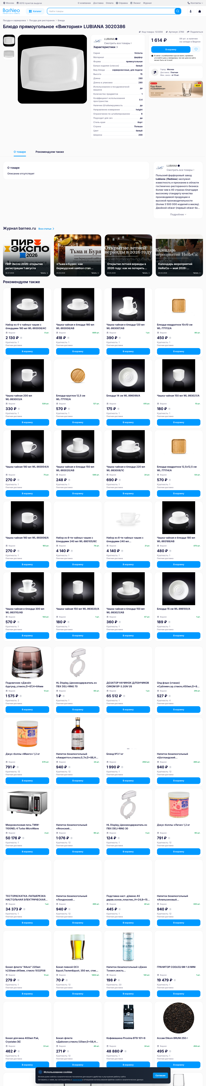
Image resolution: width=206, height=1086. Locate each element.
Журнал (147, 3)
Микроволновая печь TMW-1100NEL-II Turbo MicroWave (22, 826)
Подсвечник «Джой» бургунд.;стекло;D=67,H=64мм (24, 684)
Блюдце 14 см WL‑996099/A (123, 395)
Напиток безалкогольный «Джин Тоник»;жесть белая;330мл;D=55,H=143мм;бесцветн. (128, 968)
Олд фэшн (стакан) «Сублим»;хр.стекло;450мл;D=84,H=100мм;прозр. (178, 684)
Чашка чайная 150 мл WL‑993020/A (77, 608)
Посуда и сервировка (14, 20)
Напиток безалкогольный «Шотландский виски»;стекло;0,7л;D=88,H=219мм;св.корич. (178, 755)
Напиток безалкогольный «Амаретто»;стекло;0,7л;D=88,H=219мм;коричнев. (77, 755)
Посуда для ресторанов (42, 20)
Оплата (109, 3)
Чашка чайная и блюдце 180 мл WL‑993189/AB (176, 539)
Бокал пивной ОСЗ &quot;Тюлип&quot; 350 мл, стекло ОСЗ (77, 968)
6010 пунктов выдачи (30, 3)
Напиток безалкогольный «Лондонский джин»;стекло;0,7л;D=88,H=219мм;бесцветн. (78, 897)
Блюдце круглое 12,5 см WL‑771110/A (70, 397)
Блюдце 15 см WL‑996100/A (173, 608)
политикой (77, 1079)
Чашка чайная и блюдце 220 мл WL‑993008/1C (125, 468)
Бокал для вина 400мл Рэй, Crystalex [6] (22, 1040)
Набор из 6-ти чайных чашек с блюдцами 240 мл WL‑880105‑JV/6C (124, 539)
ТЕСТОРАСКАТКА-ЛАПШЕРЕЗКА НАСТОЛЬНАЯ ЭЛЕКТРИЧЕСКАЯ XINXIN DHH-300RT (26, 897)
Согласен (160, 1075)
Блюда (61, 20)
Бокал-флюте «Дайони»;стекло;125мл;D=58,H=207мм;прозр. (77, 1040)
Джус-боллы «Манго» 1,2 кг (23, 753)
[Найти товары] (178, 11)
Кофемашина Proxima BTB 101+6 (125, 1038)
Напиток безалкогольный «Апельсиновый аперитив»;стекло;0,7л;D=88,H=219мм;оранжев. (178, 897)
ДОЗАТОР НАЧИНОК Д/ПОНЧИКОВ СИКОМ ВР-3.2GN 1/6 (127, 684)
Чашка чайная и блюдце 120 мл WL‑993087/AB (125, 326)
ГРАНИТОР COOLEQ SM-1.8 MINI (176, 966)
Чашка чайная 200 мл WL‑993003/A (19, 397)
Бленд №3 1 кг (114, 753)
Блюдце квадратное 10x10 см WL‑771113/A (174, 326)
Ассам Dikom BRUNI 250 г (172, 1038)
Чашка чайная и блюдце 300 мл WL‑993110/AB (25, 610)
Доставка (98, 3)
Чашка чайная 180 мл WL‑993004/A (27, 466)
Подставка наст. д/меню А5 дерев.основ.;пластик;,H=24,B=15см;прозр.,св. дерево (127, 897)
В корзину (170, 49)
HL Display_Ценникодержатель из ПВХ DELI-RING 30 (126, 826)
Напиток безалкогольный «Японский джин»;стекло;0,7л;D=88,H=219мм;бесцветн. (78, 826)
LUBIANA (109, 38)
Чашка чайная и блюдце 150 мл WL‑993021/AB (125, 610)
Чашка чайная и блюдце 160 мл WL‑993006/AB (75, 326)
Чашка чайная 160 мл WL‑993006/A (27, 537)
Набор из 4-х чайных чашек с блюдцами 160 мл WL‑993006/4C (26, 326)
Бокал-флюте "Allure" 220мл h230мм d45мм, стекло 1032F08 (25, 968)
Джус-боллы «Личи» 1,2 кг (173, 824)
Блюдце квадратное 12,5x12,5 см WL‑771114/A (177, 468)
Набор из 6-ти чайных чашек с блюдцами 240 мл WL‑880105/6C (76, 539)
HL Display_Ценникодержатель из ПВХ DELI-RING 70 (76, 684)
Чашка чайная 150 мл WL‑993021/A (178, 395)
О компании (84, 3)
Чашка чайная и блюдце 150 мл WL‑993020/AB (75, 468)
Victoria (138, 53)
